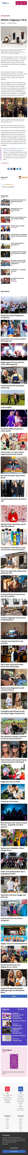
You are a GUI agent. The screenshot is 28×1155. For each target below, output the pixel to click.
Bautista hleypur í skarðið (17, 226)
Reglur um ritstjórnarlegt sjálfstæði (7, 1096)
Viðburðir (20, 1123)
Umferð (20, 1105)
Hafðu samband (21, 1098)
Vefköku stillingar (14, 1148)
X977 (21, 1129)
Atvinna (20, 1121)
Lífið (7, 1123)
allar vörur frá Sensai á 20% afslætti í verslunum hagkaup (14, 149)
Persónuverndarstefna (7, 1097)
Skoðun (7, 1124)
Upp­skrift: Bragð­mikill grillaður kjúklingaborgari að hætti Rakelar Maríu (12, 990)
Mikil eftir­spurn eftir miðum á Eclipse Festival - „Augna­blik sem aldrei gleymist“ (14, 825)
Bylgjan (20, 1126)
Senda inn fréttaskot (20, 1110)
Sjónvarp (7, 1126)
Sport (7, 1121)
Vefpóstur (21, 1106)
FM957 (20, 1128)
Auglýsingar (20, 1096)
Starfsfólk (21, 1103)
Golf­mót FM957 (6, 407)
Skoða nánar (5, 1144)
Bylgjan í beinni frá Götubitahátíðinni (14, 944)
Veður (21, 1124)
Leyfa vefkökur (14, 1151)
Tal (20, 1131)
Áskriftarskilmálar (20, 1101)
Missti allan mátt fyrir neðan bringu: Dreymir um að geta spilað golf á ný (18, 262)
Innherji (20, 1118)
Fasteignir (21, 1119)
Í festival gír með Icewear (9, 801)
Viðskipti (7, 1119)
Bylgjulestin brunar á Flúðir (10, 782)
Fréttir (7, 1118)
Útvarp (7, 1128)
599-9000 (8, 1102)
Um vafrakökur (20, 1108)
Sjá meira (14, 996)
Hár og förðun (4, 163)
